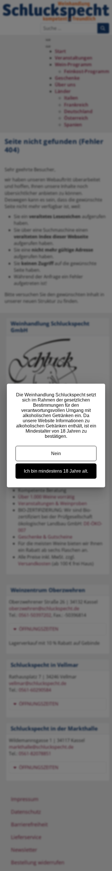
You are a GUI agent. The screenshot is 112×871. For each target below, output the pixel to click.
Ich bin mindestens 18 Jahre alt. (56, 471)
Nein (56, 453)
